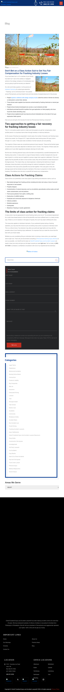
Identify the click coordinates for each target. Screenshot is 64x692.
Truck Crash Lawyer (14, 462)
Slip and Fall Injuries (14, 459)
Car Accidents (13, 450)
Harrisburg (36, 671)
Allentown (36, 664)
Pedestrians (12, 368)
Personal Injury (13, 465)
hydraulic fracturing (10, 89)
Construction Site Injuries (16, 441)
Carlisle (50, 667)
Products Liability (14, 380)
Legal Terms (12, 365)
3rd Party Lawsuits (14, 447)
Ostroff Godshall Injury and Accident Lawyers (42, 241)
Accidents (11, 411)
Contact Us (6, 649)
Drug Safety (12, 438)
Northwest (36, 674)
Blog (33, 646)
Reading (36, 678)
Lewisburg (51, 671)
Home (4, 639)
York (49, 674)
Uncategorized (13, 444)
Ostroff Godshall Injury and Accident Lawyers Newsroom (24, 435)
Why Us (11, 386)
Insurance (11, 389)
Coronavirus (12, 377)
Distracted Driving (14, 392)
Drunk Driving (12, 426)
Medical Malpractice (14, 468)
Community (12, 414)
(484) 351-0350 (48, 4)
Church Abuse (13, 471)
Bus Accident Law (14, 423)
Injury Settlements (13, 67)
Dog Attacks (12, 453)
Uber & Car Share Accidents (16, 456)
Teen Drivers (12, 405)
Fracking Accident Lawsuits (16, 429)
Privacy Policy (55, 689)
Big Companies (13, 383)
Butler (35, 667)
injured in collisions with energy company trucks (24, 97)
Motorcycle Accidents (15, 371)
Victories (5, 646)
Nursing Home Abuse (15, 374)
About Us (34, 639)
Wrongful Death (13, 401)
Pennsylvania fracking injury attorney (47, 238)
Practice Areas (36, 642)
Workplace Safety (14, 417)
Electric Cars (12, 408)
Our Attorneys (7, 642)
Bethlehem (51, 664)
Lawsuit (11, 395)
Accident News (13, 420)
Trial (10, 398)
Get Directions (10, 671)
